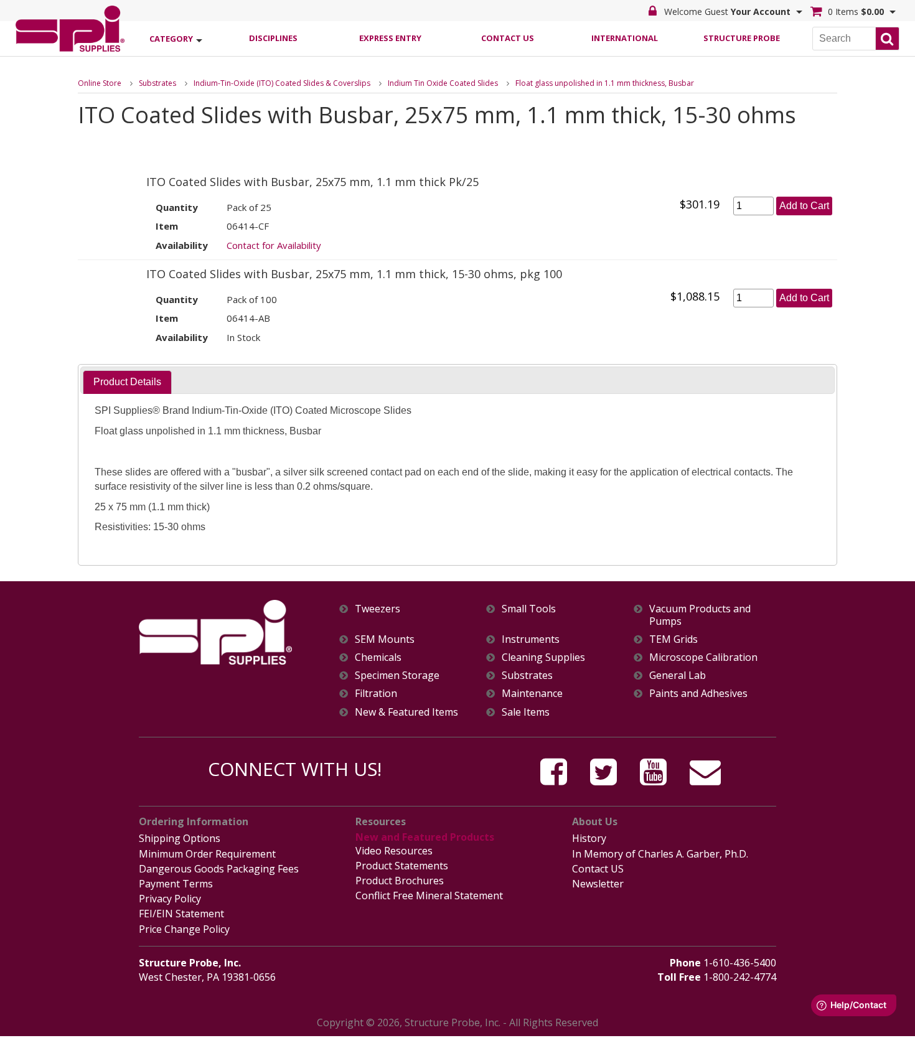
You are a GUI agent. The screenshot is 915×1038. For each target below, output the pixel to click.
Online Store (99, 83)
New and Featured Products (424, 837)
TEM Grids (673, 639)
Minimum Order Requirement (207, 854)
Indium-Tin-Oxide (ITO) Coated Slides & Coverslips (282, 83)
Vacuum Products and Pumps (700, 615)
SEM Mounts (385, 639)
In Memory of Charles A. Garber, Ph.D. (660, 854)
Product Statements (401, 865)
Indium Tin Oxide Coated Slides (443, 83)
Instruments (531, 639)
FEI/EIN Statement (181, 913)
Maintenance (532, 693)
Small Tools (529, 609)
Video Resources (394, 851)
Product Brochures (399, 880)
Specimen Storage (397, 675)
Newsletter (598, 884)
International (624, 38)
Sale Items (526, 712)
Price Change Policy (184, 929)
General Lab (677, 675)
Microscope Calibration (703, 657)
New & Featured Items (406, 712)
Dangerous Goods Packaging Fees (219, 869)
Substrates (157, 83)
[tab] (127, 382)
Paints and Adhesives (698, 693)
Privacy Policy (170, 898)
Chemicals (378, 657)
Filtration (376, 693)
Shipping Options (179, 838)
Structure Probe (741, 38)
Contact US (598, 869)
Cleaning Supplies (543, 657)
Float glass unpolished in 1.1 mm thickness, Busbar (604, 83)
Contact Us (507, 38)
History (589, 838)
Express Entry (390, 38)
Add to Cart (804, 205)
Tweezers (377, 609)
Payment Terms (176, 884)
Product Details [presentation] (127, 381)
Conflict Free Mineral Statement (429, 895)
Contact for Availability (274, 245)
